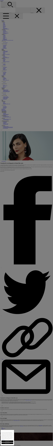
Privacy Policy (3, 439)
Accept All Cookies (7, 441)
